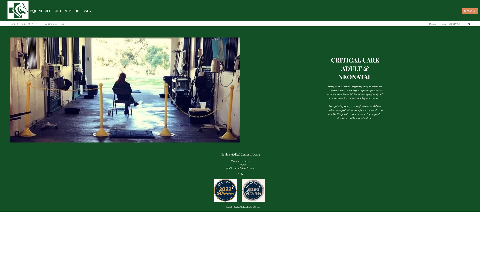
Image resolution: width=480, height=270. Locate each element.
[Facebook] (465, 24)
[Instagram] (469, 24)
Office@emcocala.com (438, 24)
